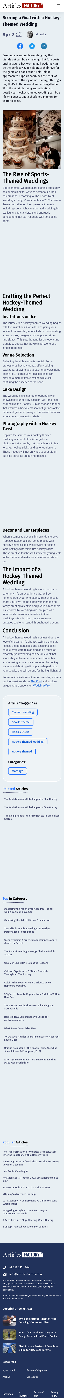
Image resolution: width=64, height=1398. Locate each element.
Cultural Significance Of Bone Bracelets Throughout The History (26, 973)
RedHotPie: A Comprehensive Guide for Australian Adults (26, 1018)
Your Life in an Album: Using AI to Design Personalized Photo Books (27, 930)
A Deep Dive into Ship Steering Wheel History (28, 1220)
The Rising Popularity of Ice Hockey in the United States (32, 817)
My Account (9, 1370)
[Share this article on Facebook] (20, 46)
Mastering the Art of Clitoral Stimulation (27, 920)
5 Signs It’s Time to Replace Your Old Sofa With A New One (32, 996)
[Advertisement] (32, 258)
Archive (7, 1376)
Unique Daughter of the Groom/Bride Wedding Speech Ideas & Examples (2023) (30, 1050)
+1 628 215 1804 (19, 1267)
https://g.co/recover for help (19, 1194)
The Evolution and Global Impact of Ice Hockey (30, 799)
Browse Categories (36, 1370)
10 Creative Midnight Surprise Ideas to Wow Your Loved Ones (32, 1038)
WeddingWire (41, 685)
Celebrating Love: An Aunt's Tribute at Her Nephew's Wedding (28, 984)
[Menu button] (58, 5)
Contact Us (32, 1376)
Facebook (8, 1394)
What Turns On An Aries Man (20, 1028)
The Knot (36, 681)
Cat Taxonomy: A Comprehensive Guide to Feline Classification (30, 1202)
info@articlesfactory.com (25, 1274)
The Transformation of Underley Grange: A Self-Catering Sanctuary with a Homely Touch (30, 1153)
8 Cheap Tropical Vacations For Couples (25, 1226)
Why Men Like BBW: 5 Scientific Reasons (26, 963)
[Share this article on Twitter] (32, 46)
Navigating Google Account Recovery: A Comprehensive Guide (25, 1212)
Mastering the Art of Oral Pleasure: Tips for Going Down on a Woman (28, 910)
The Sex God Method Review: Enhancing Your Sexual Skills (29, 1007)
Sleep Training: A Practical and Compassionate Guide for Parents (30, 942)
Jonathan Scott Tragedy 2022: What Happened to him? (30, 1179)
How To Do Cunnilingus (15, 1171)
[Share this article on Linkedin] (44, 46)
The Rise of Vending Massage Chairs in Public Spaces (29, 953)
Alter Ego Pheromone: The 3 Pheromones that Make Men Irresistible (30, 1061)
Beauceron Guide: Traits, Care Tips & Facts (26, 1187)
